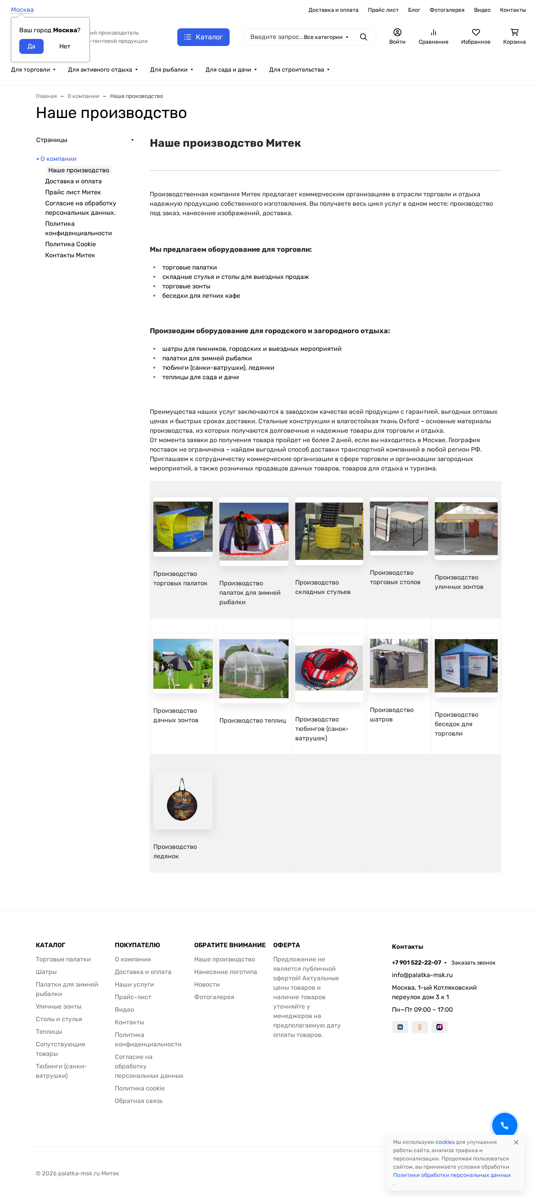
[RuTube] (439, 1027)
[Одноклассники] (420, 1027)
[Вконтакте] (400, 1027)
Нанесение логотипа (225, 972)
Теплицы (49, 1031)
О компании (58, 158)
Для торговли (30, 69)
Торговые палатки (63, 959)
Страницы (51, 140)
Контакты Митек (70, 255)
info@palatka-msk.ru (422, 975)
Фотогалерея (447, 10)
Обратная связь (139, 1101)
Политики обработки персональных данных (452, 1175)
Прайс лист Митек (73, 192)
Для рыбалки (169, 69)
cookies (445, 1142)
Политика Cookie (70, 244)
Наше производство (224, 959)
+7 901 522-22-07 (416, 962)
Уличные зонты (58, 1006)
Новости (207, 984)
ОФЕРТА (286, 945)
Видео (482, 10)
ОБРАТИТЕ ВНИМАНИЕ (230, 945)
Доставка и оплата (334, 10)
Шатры (46, 972)
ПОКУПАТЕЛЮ (137, 945)
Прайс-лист (133, 997)
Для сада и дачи (228, 69)
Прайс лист (383, 10)
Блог (414, 10)
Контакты (513, 10)
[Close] (516, 1142)
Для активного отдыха (100, 69)
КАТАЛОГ (50, 945)
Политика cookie (140, 1088)
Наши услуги (134, 984)
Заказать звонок (473, 962)
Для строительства (296, 69)
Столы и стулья (59, 1019)
